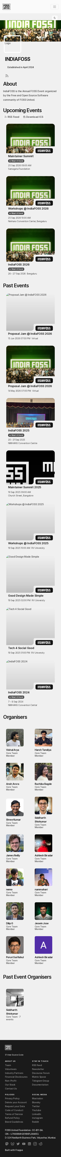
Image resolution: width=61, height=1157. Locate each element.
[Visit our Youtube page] (24, 1144)
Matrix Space (39, 1077)
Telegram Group (40, 1081)
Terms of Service (14, 1114)
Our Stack (10, 1084)
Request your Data (15, 1106)
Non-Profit (10, 1081)
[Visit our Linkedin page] (29, 1144)
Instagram (37, 1118)
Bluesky (36, 1102)
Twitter (36, 1106)
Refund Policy (12, 1118)
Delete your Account (16, 1102)
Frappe (19, 1150)
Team (8, 1065)
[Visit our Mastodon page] (7, 1144)
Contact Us (11, 1088)
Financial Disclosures (16, 1077)
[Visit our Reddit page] (41, 1144)
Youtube (36, 1110)
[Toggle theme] (55, 17)
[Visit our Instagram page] (35, 1144)
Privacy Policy (12, 1098)
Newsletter (38, 1069)
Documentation (40, 1084)
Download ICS (34, 116)
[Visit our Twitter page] (18, 1144)
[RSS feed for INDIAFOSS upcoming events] (6, 75)
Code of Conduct (14, 1110)
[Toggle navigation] (54, 6)
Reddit (35, 1122)
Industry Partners (14, 1073)
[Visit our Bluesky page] (12, 1144)
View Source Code (15, 1055)
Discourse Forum (40, 1073)
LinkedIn (36, 1114)
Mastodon (37, 1098)
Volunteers (11, 1069)
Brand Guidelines (14, 1122)
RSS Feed (13, 116)
